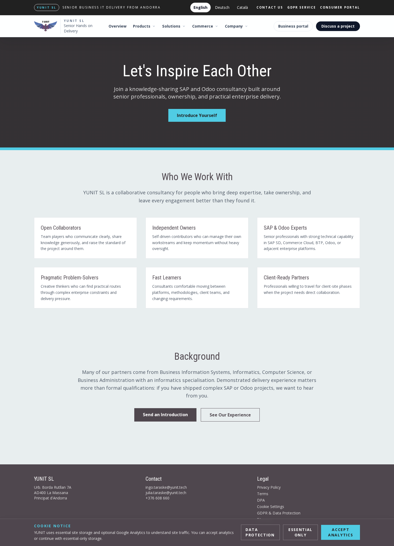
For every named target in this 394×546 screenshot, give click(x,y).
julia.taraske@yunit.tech (166, 492)
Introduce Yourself (197, 115)
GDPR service (301, 7)
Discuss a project (338, 26)
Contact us (270, 7)
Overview (118, 26)
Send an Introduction (165, 415)
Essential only (300, 532)
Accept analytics (340, 532)
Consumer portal (340, 7)
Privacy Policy (269, 487)
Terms (262, 493)
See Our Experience (230, 415)
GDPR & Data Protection (278, 512)
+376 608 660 (157, 497)
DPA (261, 500)
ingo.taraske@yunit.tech (166, 487)
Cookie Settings (270, 506)
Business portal (293, 26)
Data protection (260, 532)
